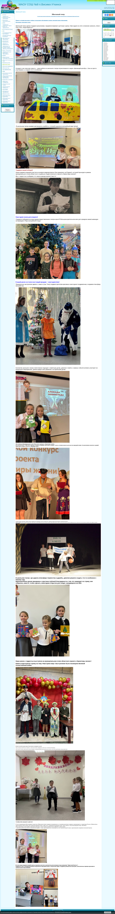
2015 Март (105, 42)
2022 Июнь (105, 52)
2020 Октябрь (105, 45)
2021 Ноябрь (105, 47)
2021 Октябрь (105, 46)
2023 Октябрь (105, 58)
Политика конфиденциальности (57, 909)
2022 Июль (105, 53)
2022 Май (105, 51)
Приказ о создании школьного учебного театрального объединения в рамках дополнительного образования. (42, 20)
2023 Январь (105, 54)
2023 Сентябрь (106, 57)
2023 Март (105, 55)
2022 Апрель (105, 50)
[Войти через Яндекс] (110, 15)
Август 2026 (106, 28)
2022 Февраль (105, 49)
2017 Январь (105, 43)
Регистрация (101, 0)
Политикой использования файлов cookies (63, 912)
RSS (113, 8)
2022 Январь (105, 48)
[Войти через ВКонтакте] (108, 15)
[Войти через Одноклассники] (112, 15)
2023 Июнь (105, 56)
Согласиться (107, 912)
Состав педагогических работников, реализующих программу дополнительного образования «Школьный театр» (58, 16)
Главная (96, 0)
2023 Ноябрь (105, 59)
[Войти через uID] (105, 15)
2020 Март (105, 44)
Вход (105, 0)
